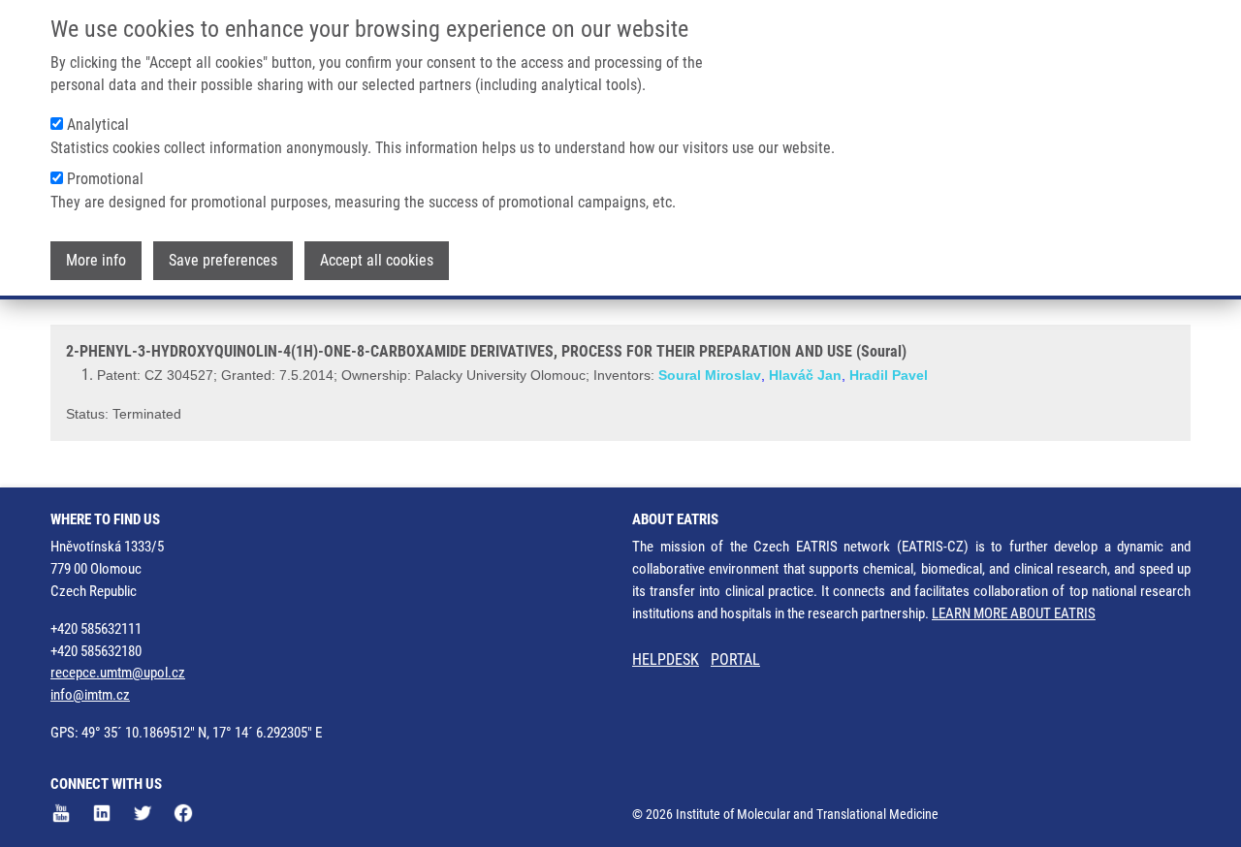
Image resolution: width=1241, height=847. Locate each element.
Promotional (105, 179)
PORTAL (735, 659)
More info (96, 260)
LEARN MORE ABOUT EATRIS (1014, 613)
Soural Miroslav (709, 375)
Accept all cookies (376, 260)
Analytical (98, 124)
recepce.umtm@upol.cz (117, 672)
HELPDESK (665, 659)
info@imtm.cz (90, 695)
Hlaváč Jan (805, 375)
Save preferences (223, 260)
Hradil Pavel (888, 375)
